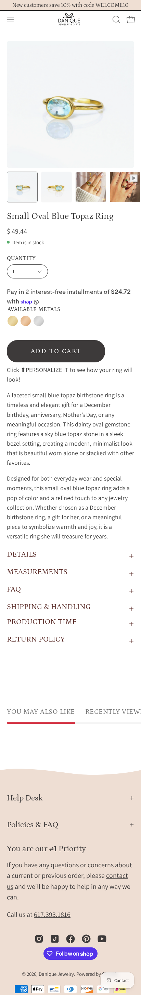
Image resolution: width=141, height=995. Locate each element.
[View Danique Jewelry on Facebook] (70, 939)
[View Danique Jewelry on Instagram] (39, 939)
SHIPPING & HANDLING (49, 606)
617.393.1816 (52, 914)
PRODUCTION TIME (42, 622)
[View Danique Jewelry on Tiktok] (55, 939)
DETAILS (22, 554)
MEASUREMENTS (37, 572)
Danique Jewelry (56, 974)
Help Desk (25, 798)
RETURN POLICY (36, 639)
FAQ (14, 589)
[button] (115, 19)
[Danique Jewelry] (70, 19)
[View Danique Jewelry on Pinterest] (86, 939)
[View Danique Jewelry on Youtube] (102, 939)
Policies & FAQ (33, 824)
